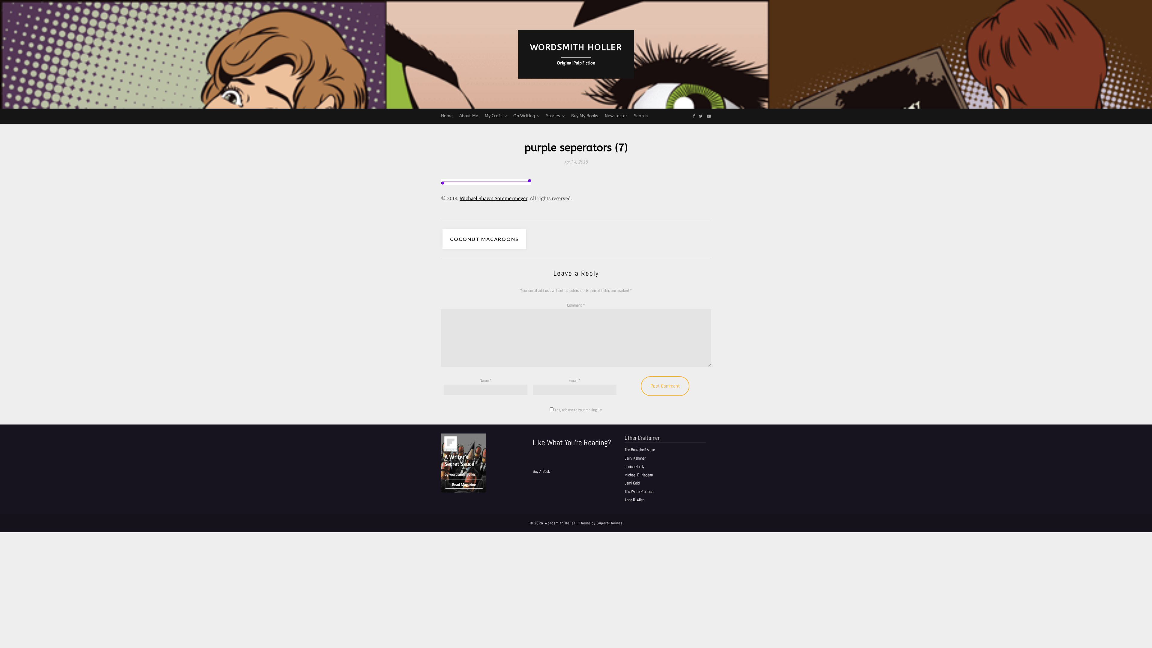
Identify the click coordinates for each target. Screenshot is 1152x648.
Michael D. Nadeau (639, 475)
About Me (468, 115)
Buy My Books (584, 115)
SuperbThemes (609, 523)
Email (574, 380)
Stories (553, 115)
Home (447, 115)
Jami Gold (632, 483)
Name (486, 380)
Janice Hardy (634, 466)
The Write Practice (639, 491)
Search (641, 115)
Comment (576, 305)
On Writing (524, 115)
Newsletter (616, 115)
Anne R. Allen (634, 499)
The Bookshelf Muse (640, 449)
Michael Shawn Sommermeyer (493, 198)
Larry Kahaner (635, 458)
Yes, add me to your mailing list (578, 409)
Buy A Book (541, 471)
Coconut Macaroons (484, 239)
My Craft (493, 115)
